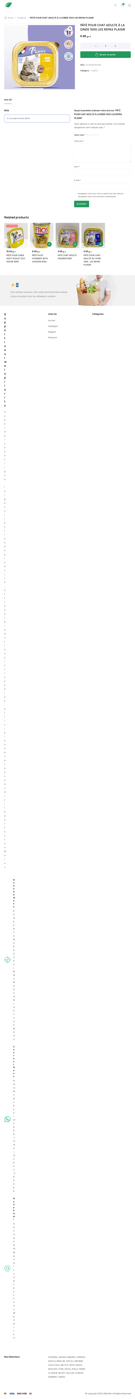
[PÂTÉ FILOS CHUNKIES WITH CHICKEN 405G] (42, 235)
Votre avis (79, 141)
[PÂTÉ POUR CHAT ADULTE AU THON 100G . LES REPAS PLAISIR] (93, 235)
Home (10, 17)
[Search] (115, 5)
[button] (70, 28)
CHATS (94, 71)
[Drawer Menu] (129, 5)
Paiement (52, 337)
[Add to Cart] (49, 244)
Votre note (79, 135)
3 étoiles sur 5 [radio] (93, 135)
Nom (77, 166)
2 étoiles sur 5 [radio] (90, 135)
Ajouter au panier (108, 54)
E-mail (77, 180)
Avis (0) (8, 99)
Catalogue (53, 326)
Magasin (52, 332)
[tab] (8, 100)
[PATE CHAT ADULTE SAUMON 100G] (67, 235)
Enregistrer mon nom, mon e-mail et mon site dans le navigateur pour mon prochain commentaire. (100, 195)
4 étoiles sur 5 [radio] (95, 135)
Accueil (51, 320)
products (21, 17)
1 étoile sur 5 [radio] (88, 135)
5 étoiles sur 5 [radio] (98, 135)
